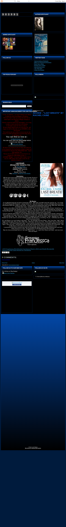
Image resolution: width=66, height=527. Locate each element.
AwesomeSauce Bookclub (41, 61)
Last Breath (42, 249)
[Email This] (3, 252)
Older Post (61, 262)
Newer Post (4, 262)
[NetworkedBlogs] (16, 282)
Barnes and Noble (25, 173)
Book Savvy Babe (39, 64)
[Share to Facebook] (8, 252)
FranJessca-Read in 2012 (31, 249)
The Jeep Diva (38, 68)
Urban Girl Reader (39, 70)
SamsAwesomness (39, 67)
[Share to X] (6, 252)
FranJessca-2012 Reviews (14, 249)
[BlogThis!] (5, 252)
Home (33, 262)
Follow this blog (17, 284)
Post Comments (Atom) (13, 265)
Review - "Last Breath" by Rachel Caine (48, 114)
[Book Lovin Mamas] (35, 272)
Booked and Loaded (39, 65)
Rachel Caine (21, 166)
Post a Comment (6, 259)
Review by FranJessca (24, 250)
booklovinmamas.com (17, 139)
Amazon (15, 173)
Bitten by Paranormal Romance (42, 62)
